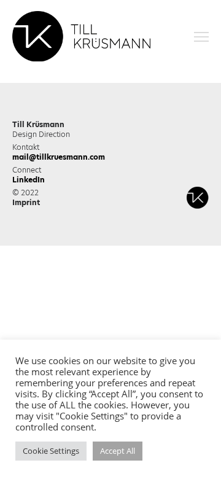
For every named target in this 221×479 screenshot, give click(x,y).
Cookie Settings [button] (51, 450)
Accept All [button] (117, 450)
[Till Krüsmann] (81, 37)
